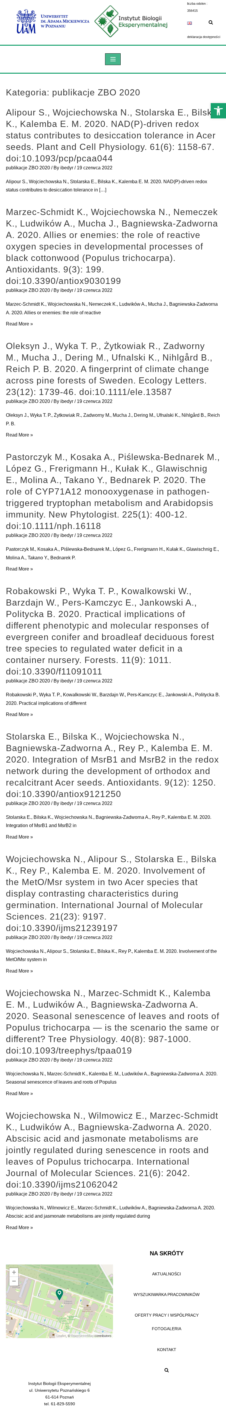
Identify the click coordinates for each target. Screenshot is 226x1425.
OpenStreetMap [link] (82, 1336)
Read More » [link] (19, 323)
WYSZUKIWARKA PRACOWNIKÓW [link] (167, 1294)
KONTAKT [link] (166, 1349)
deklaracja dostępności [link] (203, 37)
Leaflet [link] (61, 1336)
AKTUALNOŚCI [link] (166, 1274)
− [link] (14, 1281)
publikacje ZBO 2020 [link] (28, 167)
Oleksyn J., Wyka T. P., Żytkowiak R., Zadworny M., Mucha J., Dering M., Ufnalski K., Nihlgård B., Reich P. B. (113, 419)
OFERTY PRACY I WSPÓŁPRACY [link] (167, 1315)
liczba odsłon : (197, 3)
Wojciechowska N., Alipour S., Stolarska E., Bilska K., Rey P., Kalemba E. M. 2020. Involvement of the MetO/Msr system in (111, 955)
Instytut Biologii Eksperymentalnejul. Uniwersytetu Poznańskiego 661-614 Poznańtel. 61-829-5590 (59, 1393)
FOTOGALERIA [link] (166, 1328)
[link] (218, 110)
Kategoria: (73, 92)
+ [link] (14, 1272)
